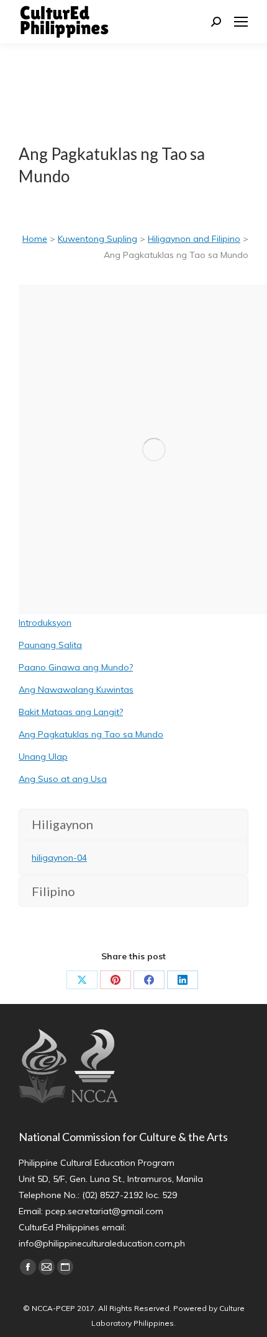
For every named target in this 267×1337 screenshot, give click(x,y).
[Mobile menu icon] (240, 21)
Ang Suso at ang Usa (63, 778)
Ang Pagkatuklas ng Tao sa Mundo (91, 734)
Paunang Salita (50, 645)
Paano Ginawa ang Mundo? (76, 667)
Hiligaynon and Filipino (194, 238)
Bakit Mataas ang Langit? (71, 711)
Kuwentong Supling (97, 238)
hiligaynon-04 (59, 857)
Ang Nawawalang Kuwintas (76, 689)
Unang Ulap (43, 756)
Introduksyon (45, 622)
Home (34, 238)
